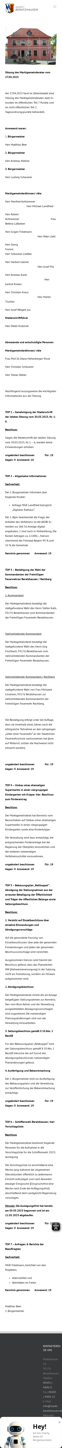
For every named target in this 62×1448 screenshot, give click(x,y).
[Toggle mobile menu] (55, 6)
